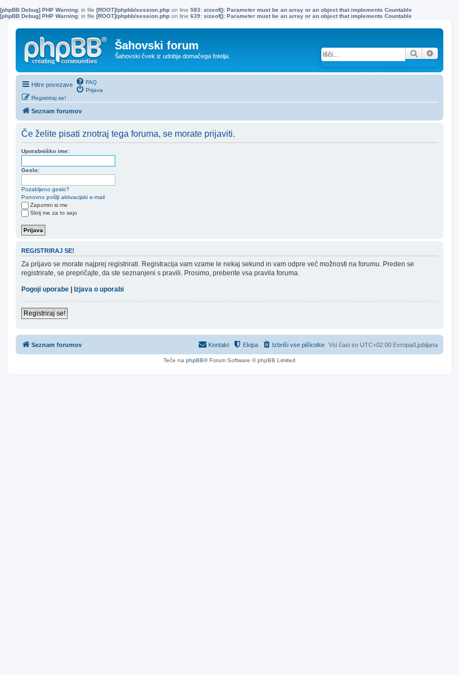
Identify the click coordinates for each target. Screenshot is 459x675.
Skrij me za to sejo (53, 213)
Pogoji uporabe (45, 289)
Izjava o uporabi (99, 289)
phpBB (195, 360)
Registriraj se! (44, 313)
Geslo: (30, 170)
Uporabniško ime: (45, 151)
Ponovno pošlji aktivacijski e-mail (63, 197)
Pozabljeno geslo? (45, 189)
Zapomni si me (49, 205)
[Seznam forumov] (66, 48)
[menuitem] (86, 81)
